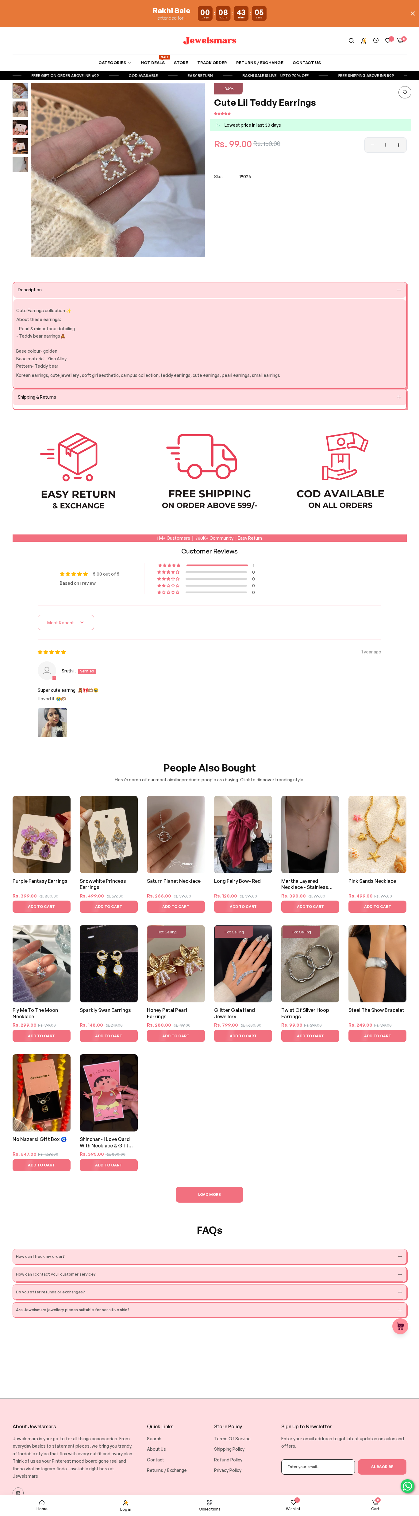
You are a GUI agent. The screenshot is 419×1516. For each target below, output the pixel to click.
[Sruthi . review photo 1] (52, 722)
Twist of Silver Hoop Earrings (305, 1013)
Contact (155, 1459)
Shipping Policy (229, 1449)
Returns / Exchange (167, 1470)
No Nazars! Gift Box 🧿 (40, 1139)
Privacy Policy (227, 1470)
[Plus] (398, 145)
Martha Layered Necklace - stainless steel (304, 884)
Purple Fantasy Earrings (40, 881)
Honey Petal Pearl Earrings (167, 1013)
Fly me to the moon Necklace (35, 1013)
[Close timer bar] (412, 13)
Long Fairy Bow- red (237, 881)
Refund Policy (228, 1459)
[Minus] (372, 145)
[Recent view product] (376, 40)
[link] (115, 62)
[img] (52, 652)
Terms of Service (232, 1438)
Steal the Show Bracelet (376, 1010)
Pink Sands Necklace (372, 881)
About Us (156, 1449)
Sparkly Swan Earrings (105, 1010)
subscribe (382, 1466)
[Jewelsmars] (209, 40)
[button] (404, 92)
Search (154, 1438)
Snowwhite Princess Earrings (103, 884)
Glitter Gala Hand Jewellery (234, 1013)
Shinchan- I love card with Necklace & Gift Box (105, 1142)
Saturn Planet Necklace (174, 881)
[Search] (351, 41)
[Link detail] (18, 1493)
